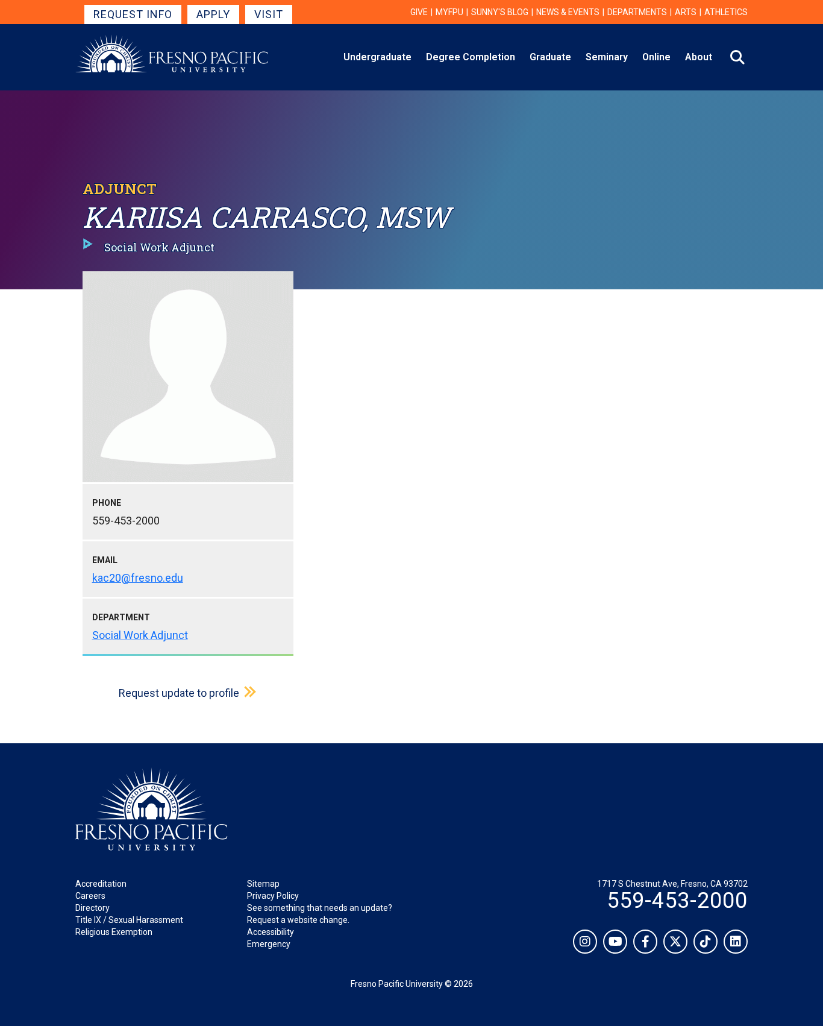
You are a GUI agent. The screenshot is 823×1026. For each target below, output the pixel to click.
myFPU (449, 12)
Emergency (268, 944)
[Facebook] (645, 942)
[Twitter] (675, 942)
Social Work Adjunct (140, 635)
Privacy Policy (273, 896)
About (698, 57)
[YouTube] (615, 942)
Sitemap (263, 884)
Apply (213, 14)
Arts (685, 12)
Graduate (550, 57)
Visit (268, 14)
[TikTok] (705, 942)
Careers (90, 896)
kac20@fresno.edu (137, 577)
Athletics (726, 12)
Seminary (607, 57)
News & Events (567, 12)
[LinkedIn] (736, 942)
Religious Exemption (113, 932)
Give (419, 12)
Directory (92, 908)
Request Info (132, 14)
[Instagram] (585, 942)
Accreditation (101, 884)
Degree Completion (470, 57)
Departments (637, 12)
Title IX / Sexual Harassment (129, 920)
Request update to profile (179, 693)
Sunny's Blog (499, 12)
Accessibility (270, 932)
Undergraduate (377, 57)
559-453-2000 (677, 900)
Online (656, 57)
